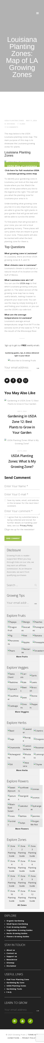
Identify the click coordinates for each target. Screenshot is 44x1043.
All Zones (22, 905)
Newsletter (12, 959)
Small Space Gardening (17, 924)
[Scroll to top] (39, 1038)
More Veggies (22, 712)
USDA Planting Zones (14, 120)
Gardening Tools (14, 989)
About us (11, 950)
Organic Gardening (15, 921)
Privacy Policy (26, 525)
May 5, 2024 (22, 411)
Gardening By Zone (15, 982)
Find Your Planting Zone (18, 979)
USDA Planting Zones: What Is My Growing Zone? (22, 461)
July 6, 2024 (22, 451)
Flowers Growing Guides (18, 936)
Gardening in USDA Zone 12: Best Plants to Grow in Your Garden (22, 424)
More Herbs (22, 770)
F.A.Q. (9, 992)
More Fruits (22, 656)
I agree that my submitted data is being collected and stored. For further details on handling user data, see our (22, 521)
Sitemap (10, 962)
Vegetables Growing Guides (20, 930)
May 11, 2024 (31, 120)
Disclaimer (11, 966)
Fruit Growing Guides (16, 927)
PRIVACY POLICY (29, 1038)
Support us (12, 956)
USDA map (25, 283)
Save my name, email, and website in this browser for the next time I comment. (23, 503)
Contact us (12, 953)
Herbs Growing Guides (17, 933)
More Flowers (22, 828)
